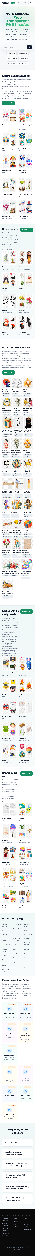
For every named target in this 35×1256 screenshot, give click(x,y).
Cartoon (21, 267)
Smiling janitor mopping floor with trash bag (16, 552)
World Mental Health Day (17, 939)
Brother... (15, 393)
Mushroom (24, 58)
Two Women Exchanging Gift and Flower (7, 432)
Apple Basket (28, 934)
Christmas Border (27, 967)
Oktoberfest (23, 63)
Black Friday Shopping (27, 943)
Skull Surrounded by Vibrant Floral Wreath (6, 411)
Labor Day (5, 760)
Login (15, 1218)
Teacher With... (26, 515)
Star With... (25, 575)
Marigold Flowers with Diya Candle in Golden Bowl (27, 453)
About (26, 1218)
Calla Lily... (16, 414)
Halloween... (6, 393)
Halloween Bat (17, 924)
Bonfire (21, 695)
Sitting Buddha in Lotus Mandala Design (17, 471)
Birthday (21, 818)
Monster (15, 954)
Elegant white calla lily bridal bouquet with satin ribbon (17, 411)
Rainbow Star (25, 577)
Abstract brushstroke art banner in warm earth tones (7, 533)
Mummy (4, 955)
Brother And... (28, 534)
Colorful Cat (5, 517)
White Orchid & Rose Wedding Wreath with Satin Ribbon (16, 453)
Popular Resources (5, 1224)
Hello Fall (26, 954)
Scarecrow (11, 63)
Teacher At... (19, 495)
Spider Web (11, 53)
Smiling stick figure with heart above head (18, 433)
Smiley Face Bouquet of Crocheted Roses (6, 553)
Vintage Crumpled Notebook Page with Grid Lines (27, 553)
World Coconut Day (25, 194)
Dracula (26, 930)
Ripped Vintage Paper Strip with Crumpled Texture (7, 492)
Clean (8, 3)
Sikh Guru (26, 395)
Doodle (4, 332)
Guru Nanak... (27, 393)
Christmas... (6, 575)
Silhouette (22, 332)
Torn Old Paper (7, 495)
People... (15, 554)
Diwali (4, 965)
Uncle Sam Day (23, 216)
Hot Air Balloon (23, 760)
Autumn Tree (23, 53)
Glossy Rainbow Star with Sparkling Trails (27, 573)
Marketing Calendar (5, 1234)
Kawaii (20, 288)
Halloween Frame (5, 950)
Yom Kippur (6, 125)
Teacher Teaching (8, 673)
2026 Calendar (7, 818)
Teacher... (18, 497)
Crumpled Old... (27, 554)
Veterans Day (6, 716)
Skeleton (4, 930)
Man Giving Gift (27, 537)
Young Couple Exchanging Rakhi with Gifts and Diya (27, 411)
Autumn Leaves (12, 58)
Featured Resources (5, 1229)
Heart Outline (17, 435)
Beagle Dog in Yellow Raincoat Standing (28, 471)
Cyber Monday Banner (17, 967)
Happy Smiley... (16, 537)
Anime (4, 288)
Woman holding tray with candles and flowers (28, 493)
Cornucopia (16, 934)
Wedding (5, 840)
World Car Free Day (24, 149)
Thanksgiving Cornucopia (6, 945)
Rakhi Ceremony (17, 395)
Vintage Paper (7, 497)
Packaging (22, 738)
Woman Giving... (7, 434)
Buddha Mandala (15, 474)
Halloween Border (27, 925)
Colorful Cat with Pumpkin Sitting (6, 513)
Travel (20, 906)
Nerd (4, 695)
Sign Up (15, 1221)
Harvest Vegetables (5, 935)
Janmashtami (7, 194)
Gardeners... (15, 517)
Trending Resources (5, 1220)
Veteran (26, 962)
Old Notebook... (27, 556)
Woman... (5, 454)
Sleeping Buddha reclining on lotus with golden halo (7, 593)
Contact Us (28, 1229)
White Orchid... (16, 456)
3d (3, 267)
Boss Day (26, 938)
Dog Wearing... (27, 474)
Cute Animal (22, 673)
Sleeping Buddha (5, 596)
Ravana (4, 940)
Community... (15, 515)
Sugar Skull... (6, 412)
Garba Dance (27, 958)
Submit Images (15, 1225)
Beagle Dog (27, 476)
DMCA (26, 1221)
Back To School (23, 862)
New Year (5, 906)
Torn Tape (6, 534)
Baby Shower (22, 884)
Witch (14, 949)
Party (20, 840)
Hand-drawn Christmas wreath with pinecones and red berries (10, 573)
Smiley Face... (18, 534)
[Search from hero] (29, 47)
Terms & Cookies (26, 1225)
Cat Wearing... (27, 435)
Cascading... (17, 412)
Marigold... (26, 456)
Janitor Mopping (15, 557)
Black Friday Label (5, 970)
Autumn (5, 884)
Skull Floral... (6, 414)
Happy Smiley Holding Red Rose (17, 532)
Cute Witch (27, 949)
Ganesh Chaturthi (8, 216)
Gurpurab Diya (27, 454)
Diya (14, 962)
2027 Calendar (23, 716)
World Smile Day (7, 149)
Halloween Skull (6, 474)
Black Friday (16, 944)
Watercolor (22, 310)
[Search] (25, 3)
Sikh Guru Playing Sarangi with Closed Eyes (27, 392)
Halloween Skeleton (5, 925)
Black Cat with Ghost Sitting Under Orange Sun (6, 392)
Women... (5, 436)
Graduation (6, 862)
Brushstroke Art (7, 536)
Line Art (4, 310)
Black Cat (5, 395)
